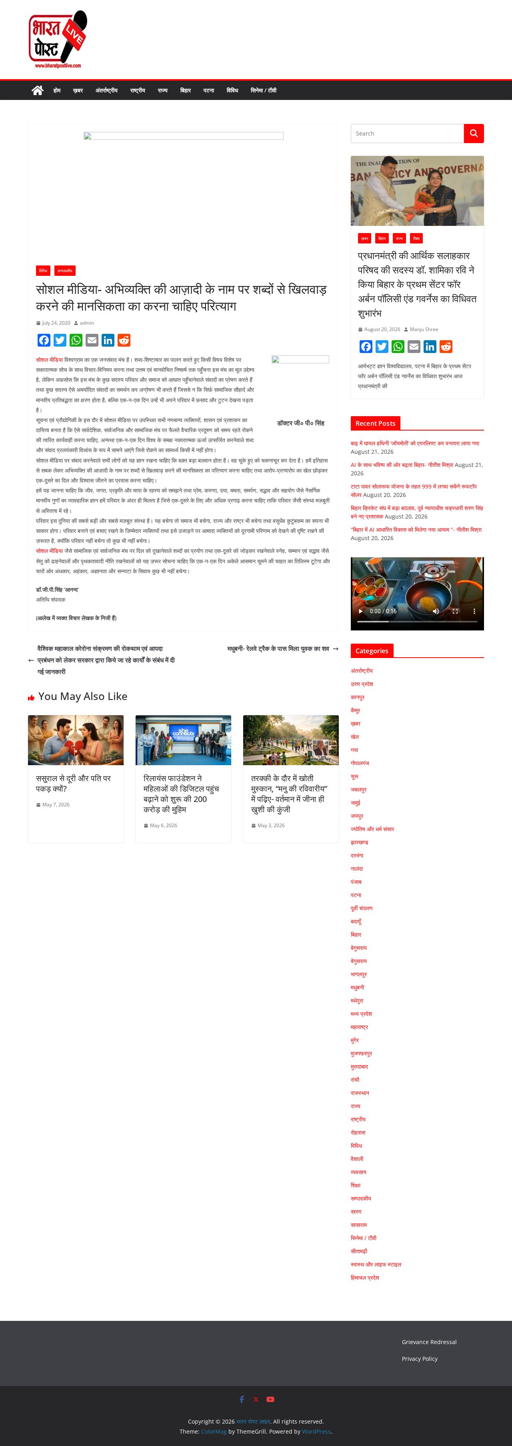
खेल (355, 736)
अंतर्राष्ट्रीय (107, 90)
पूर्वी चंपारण (362, 908)
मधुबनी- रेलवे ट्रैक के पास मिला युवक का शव (278, 648)
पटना (209, 90)
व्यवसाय (358, 1172)
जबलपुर (358, 789)
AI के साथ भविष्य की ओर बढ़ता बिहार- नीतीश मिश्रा (402, 465)
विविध (232, 90)
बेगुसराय (359, 947)
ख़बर (78, 90)
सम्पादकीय (65, 270)
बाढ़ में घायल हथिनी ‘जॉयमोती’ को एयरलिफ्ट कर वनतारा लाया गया (415, 443)
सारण (356, 1211)
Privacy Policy (420, 1358)
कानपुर (357, 697)
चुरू (354, 776)
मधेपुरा (357, 1000)
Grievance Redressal (429, 1342)
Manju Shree (424, 329)
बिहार (185, 90)
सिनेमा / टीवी (263, 90)
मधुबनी (357, 987)
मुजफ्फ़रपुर (361, 1053)
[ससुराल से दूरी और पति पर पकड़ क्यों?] (76, 720)
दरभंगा (357, 855)
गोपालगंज (360, 763)
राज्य (163, 90)
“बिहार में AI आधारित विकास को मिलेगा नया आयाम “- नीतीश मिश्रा (416, 529)
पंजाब (356, 882)
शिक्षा (416, 238)
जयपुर (357, 816)
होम (57, 90)
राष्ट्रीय (137, 90)
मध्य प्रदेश (361, 1013)
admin (87, 322)
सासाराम (359, 1225)
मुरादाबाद (359, 1066)
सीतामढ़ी (359, 1251)
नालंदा (357, 868)
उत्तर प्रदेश (362, 684)
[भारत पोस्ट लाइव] (37, 90)
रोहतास (358, 1132)
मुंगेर (355, 1040)
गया (354, 750)
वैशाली (357, 1159)
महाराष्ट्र (359, 1027)
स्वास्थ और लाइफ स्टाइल (376, 1264)
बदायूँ (356, 921)
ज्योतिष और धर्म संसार (372, 829)
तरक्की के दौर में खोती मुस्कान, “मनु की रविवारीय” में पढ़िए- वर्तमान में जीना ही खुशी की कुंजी (289, 794)
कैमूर (355, 710)
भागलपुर (359, 974)
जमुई (355, 802)
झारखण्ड (359, 842)
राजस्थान (360, 1093)
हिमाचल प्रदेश (365, 1277)
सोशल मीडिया (49, 359)
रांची (355, 1079)
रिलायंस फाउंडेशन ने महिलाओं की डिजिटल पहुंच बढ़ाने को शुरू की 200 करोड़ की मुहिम (181, 794)
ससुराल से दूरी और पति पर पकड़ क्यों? (73, 783)
